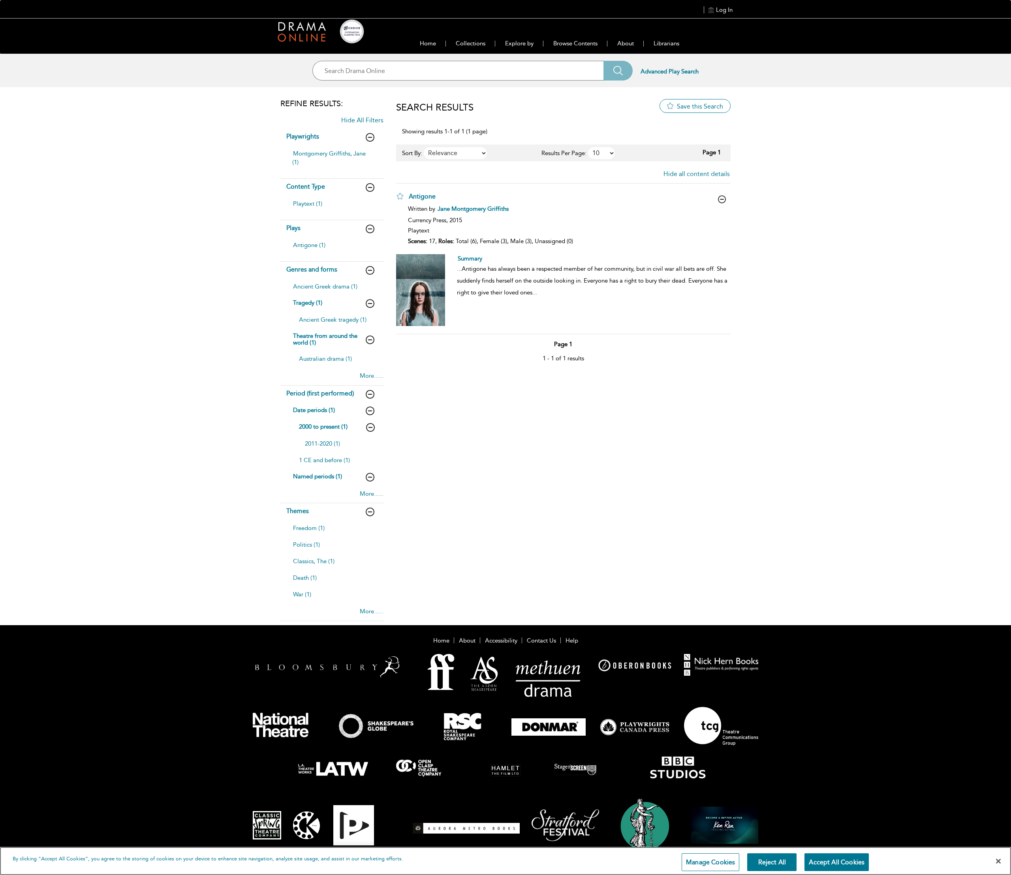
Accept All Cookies (836, 862)
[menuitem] (331, 161)
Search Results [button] (435, 107)
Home (428, 43)
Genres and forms (311, 269)
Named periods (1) (317, 476)
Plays (293, 228)
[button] (400, 196)
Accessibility (501, 640)
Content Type (305, 186)
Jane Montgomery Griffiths (473, 208)
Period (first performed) (320, 393)
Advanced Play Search (670, 71)
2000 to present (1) (323, 426)
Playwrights (302, 136)
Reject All (772, 862)
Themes (297, 511)
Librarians (666, 43)
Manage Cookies (710, 862)
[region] (505, 861)
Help (572, 640)
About (625, 43)
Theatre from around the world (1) (325, 339)
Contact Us (541, 640)
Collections (470, 43)
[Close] (998, 861)
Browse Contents (575, 43)
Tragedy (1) (307, 302)
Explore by (519, 43)
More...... (371, 375)
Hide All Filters (362, 120)
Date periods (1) (314, 410)
